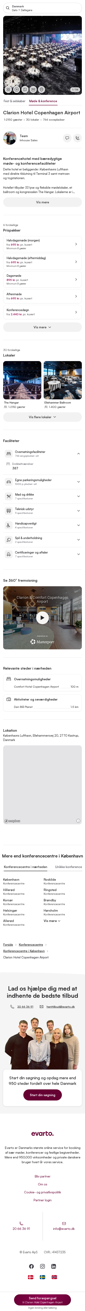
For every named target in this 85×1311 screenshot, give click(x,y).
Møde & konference (43, 101)
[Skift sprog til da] (30, 1277)
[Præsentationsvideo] (16, 89)
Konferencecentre (31, 945)
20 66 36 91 (25, 1006)
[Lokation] (41, 89)
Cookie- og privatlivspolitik (42, 1192)
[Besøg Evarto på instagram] (42, 1266)
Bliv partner (43, 1176)
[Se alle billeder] (8, 89)
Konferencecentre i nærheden (25, 867)
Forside (8, 945)
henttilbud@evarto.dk (61, 1006)
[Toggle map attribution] (78, 820)
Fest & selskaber (14, 101)
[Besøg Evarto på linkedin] (53, 1266)
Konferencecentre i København (24, 951)
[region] (42, 55)
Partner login (42, 1200)
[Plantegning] (24, 89)
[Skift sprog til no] (54, 1277)
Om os (42, 1184)
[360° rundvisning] (33, 89)
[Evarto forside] (42, 1133)
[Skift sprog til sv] (42, 1277)
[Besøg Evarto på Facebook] (31, 1266)
